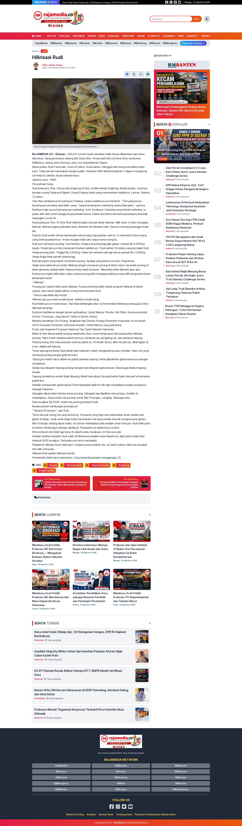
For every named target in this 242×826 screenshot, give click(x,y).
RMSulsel (154, 43)
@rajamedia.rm (162, 55)
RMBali (121, 783)
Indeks (206, 36)
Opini (181, 36)
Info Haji (64, 36)
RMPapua (120, 789)
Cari (196, 18)
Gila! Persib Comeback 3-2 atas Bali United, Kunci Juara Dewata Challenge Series (186, 171)
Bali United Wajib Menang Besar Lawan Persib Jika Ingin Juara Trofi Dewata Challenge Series (186, 275)
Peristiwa (128, 36)
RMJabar (85, 43)
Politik (51, 36)
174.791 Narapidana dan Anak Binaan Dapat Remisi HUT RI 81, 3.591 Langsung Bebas (185, 240)
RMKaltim (180, 783)
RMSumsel (111, 43)
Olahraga (169, 36)
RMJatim (98, 43)
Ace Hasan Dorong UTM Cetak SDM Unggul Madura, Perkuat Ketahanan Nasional (185, 223)
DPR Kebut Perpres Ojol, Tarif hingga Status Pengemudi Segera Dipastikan (187, 189)
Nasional (113, 36)
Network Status (75, 814)
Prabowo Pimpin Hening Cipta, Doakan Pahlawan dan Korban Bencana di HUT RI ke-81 (185, 258)
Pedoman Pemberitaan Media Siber (155, 814)
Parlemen (79, 36)
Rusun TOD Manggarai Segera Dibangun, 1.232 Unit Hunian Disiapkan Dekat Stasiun (184, 310)
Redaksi (91, 814)
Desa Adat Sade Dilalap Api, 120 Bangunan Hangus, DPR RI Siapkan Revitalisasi (100, 2)
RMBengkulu (170, 43)
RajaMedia (41, 43)
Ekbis (102, 36)
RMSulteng (140, 43)
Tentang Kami (124, 814)
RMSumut (125, 43)
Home (37, 36)
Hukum (92, 36)
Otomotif (154, 36)
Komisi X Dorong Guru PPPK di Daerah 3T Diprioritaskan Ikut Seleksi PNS (181, 152)
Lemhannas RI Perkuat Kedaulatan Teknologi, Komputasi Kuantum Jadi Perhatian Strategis (187, 206)
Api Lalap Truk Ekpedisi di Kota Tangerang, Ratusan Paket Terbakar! (185, 292)
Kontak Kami (106, 814)
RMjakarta (71, 43)
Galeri (141, 36)
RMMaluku (61, 789)
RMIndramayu (181, 789)
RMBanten (56, 43)
